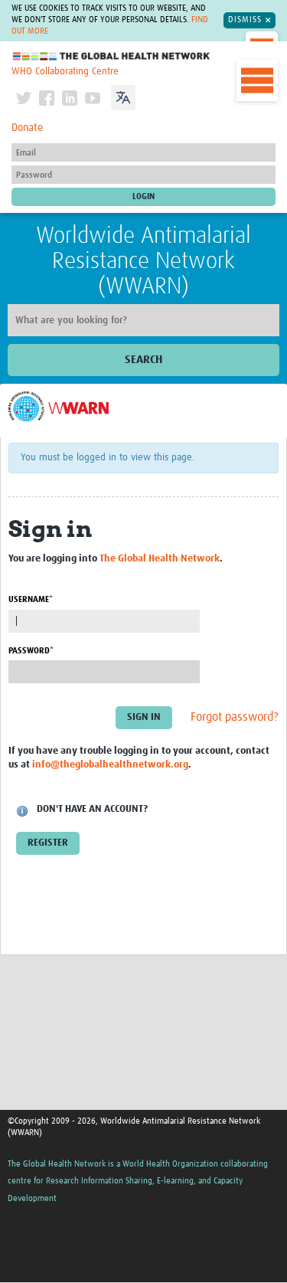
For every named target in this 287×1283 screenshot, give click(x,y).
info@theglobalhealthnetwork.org (110, 765)
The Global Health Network (111, 56)
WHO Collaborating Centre (65, 72)
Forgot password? (235, 717)
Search (143, 359)
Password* (31, 650)
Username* (30, 599)
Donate (27, 128)
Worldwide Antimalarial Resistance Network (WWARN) (143, 261)
